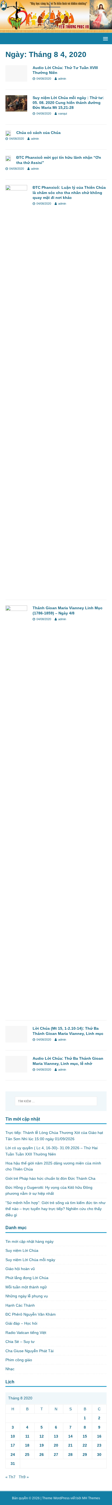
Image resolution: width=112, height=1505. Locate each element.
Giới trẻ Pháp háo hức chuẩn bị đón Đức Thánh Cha (50, 1178)
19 (41, 1445)
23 (99, 1445)
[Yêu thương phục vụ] (56, 30)
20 (56, 1445)
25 (27, 1454)
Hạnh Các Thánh (20, 1305)
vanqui (62, 113)
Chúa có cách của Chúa (38, 132)
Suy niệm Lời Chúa (21, 1250)
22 (85, 1445)
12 (41, 1436)
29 (85, 1454)
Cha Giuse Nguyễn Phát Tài (29, 1351)
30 (99, 1454)
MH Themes (91, 1498)
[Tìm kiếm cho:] (56, 1101)
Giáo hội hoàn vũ (20, 1269)
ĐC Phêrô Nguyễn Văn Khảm (30, 1314)
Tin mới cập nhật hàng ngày (29, 1241)
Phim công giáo (18, 1360)
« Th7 (10, 1477)
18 (27, 1445)
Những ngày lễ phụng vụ (26, 1296)
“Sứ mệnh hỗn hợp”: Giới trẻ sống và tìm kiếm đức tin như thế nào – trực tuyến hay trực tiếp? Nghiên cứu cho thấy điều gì (55, 1209)
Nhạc (9, 1369)
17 (13, 1445)
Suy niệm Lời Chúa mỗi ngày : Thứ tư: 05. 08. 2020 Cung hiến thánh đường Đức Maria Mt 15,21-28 (68, 102)
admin (62, 78)
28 (70, 1454)
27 (56, 1454)
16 (99, 1436)
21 (70, 1445)
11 (27, 1436)
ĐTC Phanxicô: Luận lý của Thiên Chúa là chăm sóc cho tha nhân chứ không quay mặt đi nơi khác (69, 192)
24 (13, 1454)
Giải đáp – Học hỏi (21, 1323)
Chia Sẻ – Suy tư (20, 1341)
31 (13, 1463)
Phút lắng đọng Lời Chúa (26, 1278)
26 (41, 1454)
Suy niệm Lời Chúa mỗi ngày (30, 1260)
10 (13, 1436)
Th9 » (24, 1477)
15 (85, 1436)
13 (56, 1436)
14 (70, 1436)
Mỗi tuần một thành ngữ (26, 1287)
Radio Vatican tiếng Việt (25, 1332)
